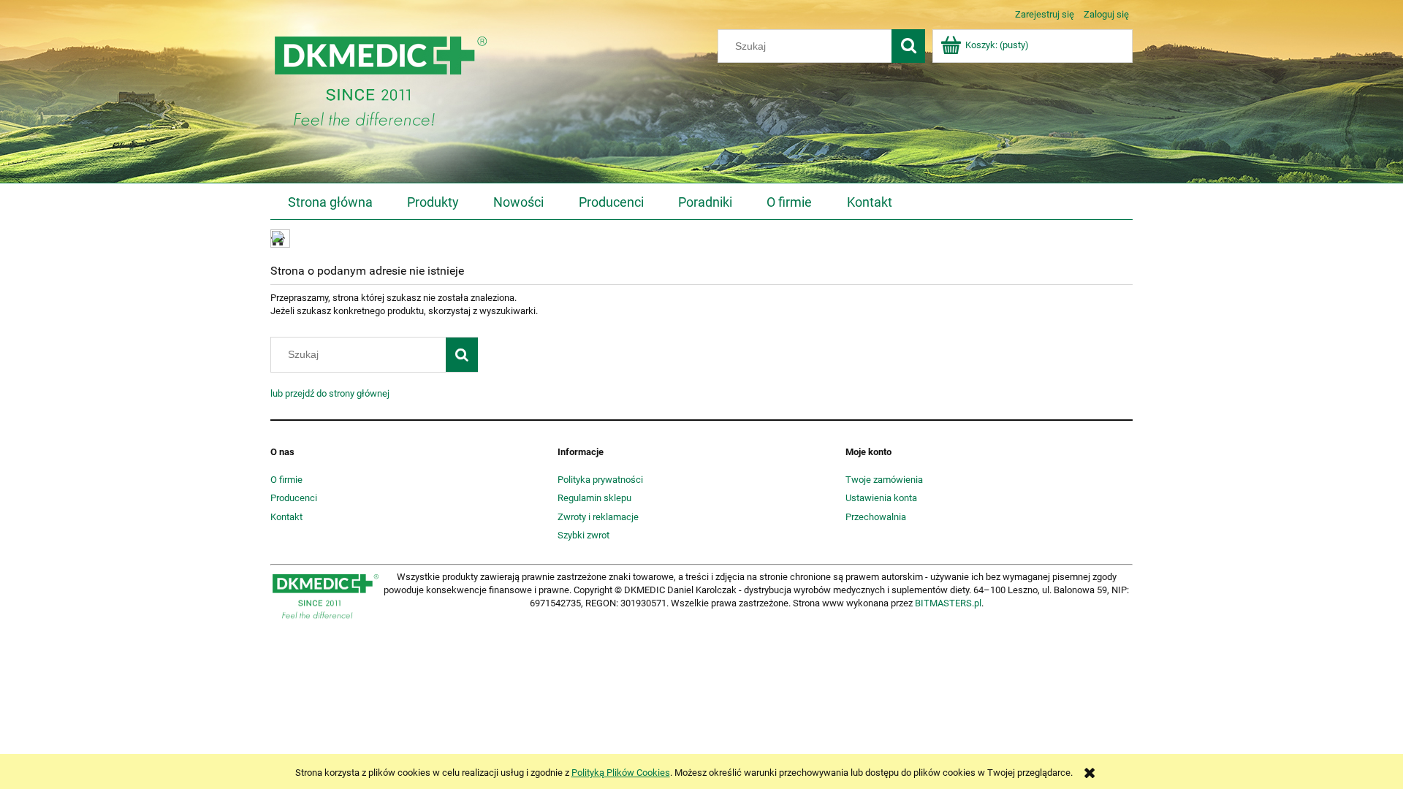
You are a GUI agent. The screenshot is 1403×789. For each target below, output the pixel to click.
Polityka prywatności (600, 479)
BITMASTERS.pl (948, 603)
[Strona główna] (380, 85)
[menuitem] (329, 202)
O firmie (286, 479)
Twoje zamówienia (884, 479)
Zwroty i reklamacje (598, 516)
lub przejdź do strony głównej (329, 393)
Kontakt (286, 516)
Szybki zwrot (583, 535)
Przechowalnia (875, 516)
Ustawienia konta (881, 497)
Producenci (293, 497)
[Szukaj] (908, 46)
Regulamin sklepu (594, 497)
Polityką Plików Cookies (620, 772)
